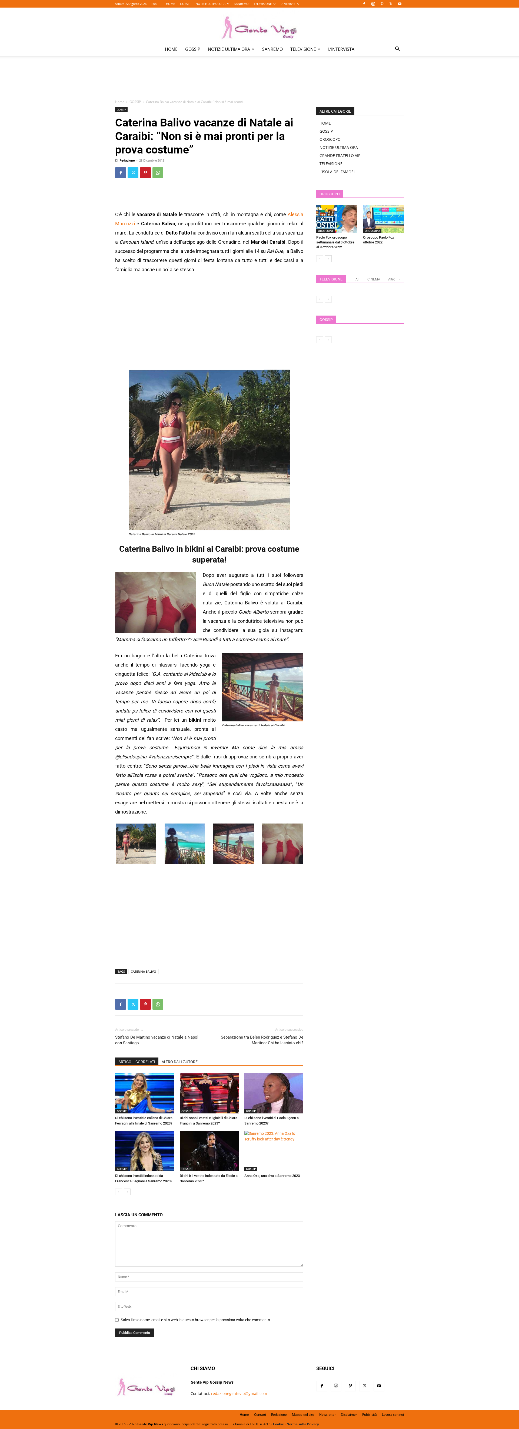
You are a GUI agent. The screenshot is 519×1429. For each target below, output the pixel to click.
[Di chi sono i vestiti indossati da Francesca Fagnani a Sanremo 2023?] (144, 1151)
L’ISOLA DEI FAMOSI (337, 171)
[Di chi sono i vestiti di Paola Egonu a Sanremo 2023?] (273, 1093)
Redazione (127, 160)
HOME (170, 4)
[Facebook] (364, 4)
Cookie (278, 1424)
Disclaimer (349, 1414)
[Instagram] (373, 4)
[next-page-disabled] (328, 299)
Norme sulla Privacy (303, 1424)
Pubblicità (369, 1414)
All (357, 279)
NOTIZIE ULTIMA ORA (210, 4)
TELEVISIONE (263, 4)
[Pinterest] (382, 4)
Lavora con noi (393, 1414)
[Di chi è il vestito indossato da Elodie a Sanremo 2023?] (209, 1151)
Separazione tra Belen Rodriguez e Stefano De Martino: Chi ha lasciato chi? (262, 1040)
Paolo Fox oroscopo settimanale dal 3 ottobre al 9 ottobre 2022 (335, 242)
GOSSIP (185, 4)
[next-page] (127, 1192)
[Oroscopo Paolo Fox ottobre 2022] (383, 219)
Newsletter (327, 1414)
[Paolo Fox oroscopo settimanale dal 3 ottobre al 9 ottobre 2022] (336, 219)
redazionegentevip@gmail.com (239, 1393)
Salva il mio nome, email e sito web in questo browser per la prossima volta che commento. (196, 1320)
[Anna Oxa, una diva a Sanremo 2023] (273, 1151)
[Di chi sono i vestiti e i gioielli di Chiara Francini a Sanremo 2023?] (209, 1093)
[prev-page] (118, 1192)
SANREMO (241, 4)
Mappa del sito (303, 1414)
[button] (397, 49)
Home (119, 101)
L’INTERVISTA (290, 4)
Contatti (260, 1414)
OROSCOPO (330, 139)
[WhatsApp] (157, 172)
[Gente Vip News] (259, 25)
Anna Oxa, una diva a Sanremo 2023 (272, 1176)
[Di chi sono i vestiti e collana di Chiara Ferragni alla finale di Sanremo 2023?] (144, 1093)
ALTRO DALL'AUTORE (180, 1062)
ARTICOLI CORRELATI (136, 1062)
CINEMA (373, 279)
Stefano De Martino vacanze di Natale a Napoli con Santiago (157, 1040)
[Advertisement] (259, 81)
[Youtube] (400, 4)
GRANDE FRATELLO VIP (340, 155)
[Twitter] (391, 4)
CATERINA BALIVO (143, 971)
